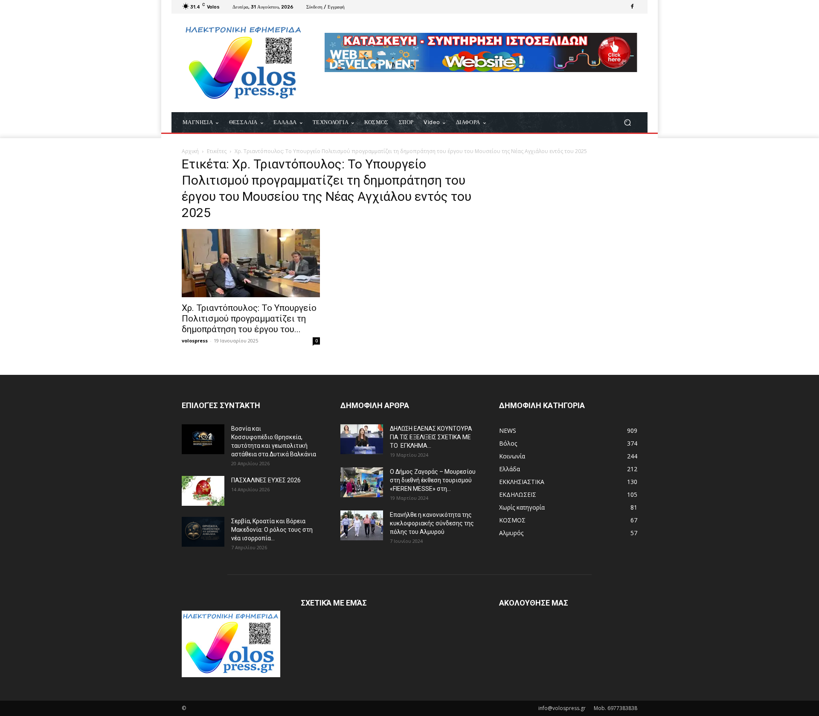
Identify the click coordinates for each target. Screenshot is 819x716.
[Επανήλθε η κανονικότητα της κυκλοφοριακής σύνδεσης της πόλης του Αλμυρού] (361, 525)
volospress (195, 340)
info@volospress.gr (562, 708)
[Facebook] (632, 7)
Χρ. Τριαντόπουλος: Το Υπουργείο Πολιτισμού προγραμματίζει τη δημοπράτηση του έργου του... (249, 318)
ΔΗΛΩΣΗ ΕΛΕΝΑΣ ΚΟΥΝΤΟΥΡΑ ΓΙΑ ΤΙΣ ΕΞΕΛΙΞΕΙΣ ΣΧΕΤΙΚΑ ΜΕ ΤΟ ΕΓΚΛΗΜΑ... (431, 437)
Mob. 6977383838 (615, 708)
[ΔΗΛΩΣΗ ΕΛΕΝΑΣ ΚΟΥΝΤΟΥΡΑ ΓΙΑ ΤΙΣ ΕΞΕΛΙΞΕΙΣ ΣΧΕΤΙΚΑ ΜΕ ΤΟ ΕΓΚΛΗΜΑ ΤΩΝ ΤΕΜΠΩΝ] (361, 439)
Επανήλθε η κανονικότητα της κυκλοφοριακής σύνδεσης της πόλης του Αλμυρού (432, 523)
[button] (627, 123)
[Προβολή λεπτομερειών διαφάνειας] (481, 52)
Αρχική (190, 151)
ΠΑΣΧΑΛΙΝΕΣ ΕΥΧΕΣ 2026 (266, 480)
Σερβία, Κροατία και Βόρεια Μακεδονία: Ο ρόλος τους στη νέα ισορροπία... (272, 530)
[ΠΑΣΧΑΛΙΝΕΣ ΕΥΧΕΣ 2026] (203, 491)
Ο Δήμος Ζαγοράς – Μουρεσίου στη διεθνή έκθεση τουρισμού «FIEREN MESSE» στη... (433, 480)
